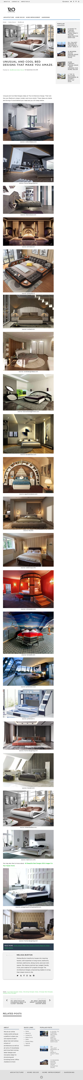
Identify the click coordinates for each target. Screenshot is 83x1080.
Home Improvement (33, 17)
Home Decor (20, 17)
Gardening (46, 17)
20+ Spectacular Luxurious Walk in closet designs (18, 1002)
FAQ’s (27, 1039)
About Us (7, 1)
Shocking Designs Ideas (30, 991)
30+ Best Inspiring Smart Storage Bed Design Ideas (38, 1002)
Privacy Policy (29, 1041)
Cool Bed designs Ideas (14, 991)
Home (4, 22)
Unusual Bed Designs (9, 993)
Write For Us (25, 1)
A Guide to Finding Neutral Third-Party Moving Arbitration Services (73, 33)
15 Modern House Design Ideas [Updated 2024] (73, 54)
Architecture (8, 17)
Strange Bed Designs (46, 991)
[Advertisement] (50, 11)
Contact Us (15, 1)
